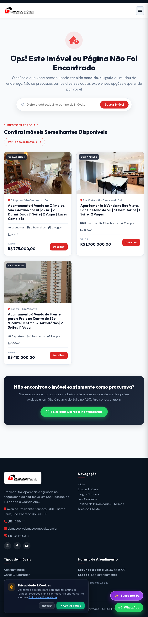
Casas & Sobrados (17, 575)
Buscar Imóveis (88, 489)
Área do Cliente (89, 509)
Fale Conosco (87, 499)
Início (81, 484)
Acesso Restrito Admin (94, 583)
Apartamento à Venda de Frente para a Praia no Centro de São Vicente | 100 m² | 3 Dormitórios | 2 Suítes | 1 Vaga (35, 321)
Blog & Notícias (88, 494)
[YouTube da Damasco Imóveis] (26, 545)
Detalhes (59, 246)
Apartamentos (14, 570)
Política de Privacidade (43, 597)
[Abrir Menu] (140, 10)
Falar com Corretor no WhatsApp (76, 412)
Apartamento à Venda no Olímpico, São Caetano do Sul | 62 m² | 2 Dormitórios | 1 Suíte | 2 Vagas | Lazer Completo (37, 212)
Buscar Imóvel (114, 104)
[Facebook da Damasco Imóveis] (17, 545)
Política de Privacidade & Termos (101, 504)
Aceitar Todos (71, 605)
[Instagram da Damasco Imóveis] (7, 545)
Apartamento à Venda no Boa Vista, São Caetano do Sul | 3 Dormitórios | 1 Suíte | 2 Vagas (110, 210)
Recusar (47, 605)
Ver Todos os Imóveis (22, 142)
